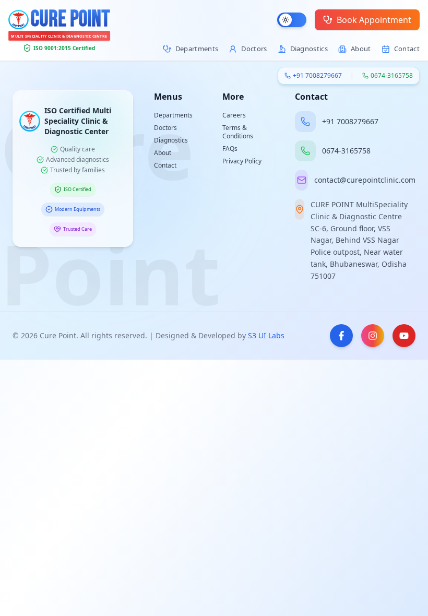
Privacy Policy (241, 161)
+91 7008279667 (317, 76)
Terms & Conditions (237, 131)
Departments (173, 115)
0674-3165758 (392, 76)
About (162, 152)
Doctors (165, 127)
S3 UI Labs (266, 335)
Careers (234, 115)
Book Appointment (374, 20)
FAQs (229, 148)
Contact (165, 165)
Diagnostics (171, 140)
